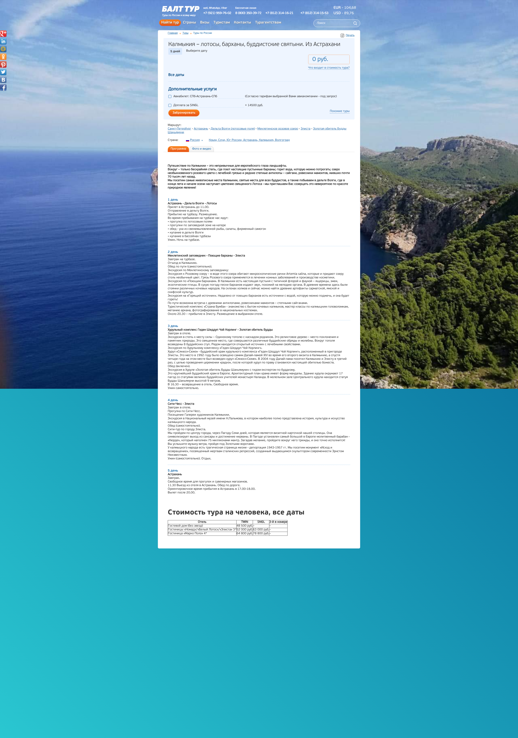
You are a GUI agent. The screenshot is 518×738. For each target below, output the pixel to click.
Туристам (221, 22)
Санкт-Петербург (179, 128)
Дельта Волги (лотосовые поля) (233, 128)
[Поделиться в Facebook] (3, 87)
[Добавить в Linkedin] (3, 41)
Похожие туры (340, 111)
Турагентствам (268, 22)
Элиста (305, 128)
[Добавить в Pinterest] (3, 64)
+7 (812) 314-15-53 (314, 13)
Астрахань (201, 128)
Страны (189, 22)
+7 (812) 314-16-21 (279, 13)
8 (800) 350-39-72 (248, 13)
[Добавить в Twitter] (3, 72)
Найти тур (170, 22)
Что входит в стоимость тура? (329, 67)
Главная (173, 33)
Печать (350, 35)
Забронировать (184, 112)
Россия (195, 140)
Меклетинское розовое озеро (277, 128)
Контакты (242, 22)
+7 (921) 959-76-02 (217, 13)
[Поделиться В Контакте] (3, 80)
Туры (185, 33)
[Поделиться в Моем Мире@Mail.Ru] (3, 49)
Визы (204, 22)
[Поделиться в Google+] (3, 33)
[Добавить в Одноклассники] (3, 56)
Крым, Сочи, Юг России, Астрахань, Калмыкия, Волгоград (249, 140)
